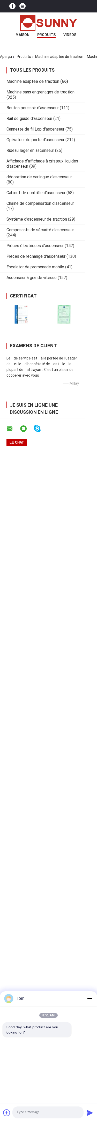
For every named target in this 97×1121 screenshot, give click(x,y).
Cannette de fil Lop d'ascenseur (35, 129)
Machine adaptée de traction (59, 57)
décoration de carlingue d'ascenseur (39, 176)
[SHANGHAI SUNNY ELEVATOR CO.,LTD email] (12, 429)
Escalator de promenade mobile (35, 266)
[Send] (90, 1112)
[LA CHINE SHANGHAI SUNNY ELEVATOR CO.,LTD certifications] (21, 314)
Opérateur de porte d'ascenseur (35, 139)
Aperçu (6, 57)
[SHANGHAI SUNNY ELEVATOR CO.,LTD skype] (40, 429)
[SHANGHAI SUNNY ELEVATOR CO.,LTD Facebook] (12, 6)
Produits (46, 35)
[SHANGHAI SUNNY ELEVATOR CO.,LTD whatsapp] (26, 429)
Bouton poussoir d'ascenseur (32, 107)
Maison (22, 35)
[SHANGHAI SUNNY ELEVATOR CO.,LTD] (48, 23)
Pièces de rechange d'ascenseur (35, 256)
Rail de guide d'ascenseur (29, 118)
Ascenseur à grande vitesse (31, 277)
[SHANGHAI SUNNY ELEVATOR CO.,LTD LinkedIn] (22, 6)
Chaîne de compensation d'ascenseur (40, 203)
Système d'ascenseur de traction (36, 219)
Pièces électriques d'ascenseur (35, 245)
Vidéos (69, 35)
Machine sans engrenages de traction (40, 92)
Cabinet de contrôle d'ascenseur (35, 192)
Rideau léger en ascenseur (30, 150)
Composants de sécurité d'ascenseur (40, 229)
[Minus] (90, 998)
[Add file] (6, 1112)
